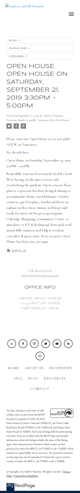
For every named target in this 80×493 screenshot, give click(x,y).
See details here (17, 152)
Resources (55, 378)
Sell (18, 378)
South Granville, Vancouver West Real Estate (43, 120)
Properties (60, 368)
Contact (40, 389)
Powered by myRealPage (26, 475)
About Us (34, 368)
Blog (33, 378)
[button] (11, 343)
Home (13, 368)
